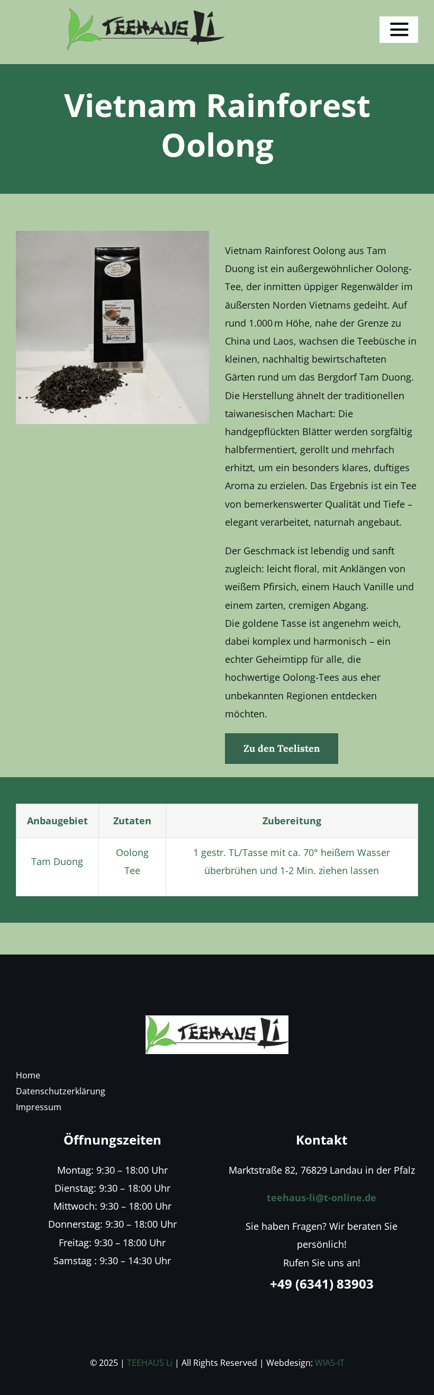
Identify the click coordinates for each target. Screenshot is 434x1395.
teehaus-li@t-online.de (321, 1197)
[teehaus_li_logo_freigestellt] (145, 12)
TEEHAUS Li (150, 1363)
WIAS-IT (330, 1363)
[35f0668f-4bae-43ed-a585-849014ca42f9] (217, 1020)
